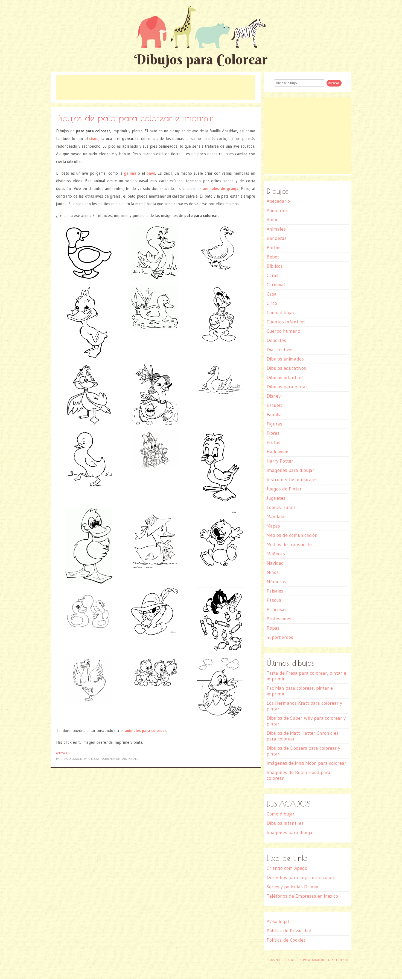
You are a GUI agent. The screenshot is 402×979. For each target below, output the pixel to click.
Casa (271, 294)
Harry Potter (280, 461)
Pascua (274, 600)
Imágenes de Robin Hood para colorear (298, 775)
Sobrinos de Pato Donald (119, 759)
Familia (274, 415)
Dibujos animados (285, 359)
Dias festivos (280, 350)
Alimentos (277, 210)
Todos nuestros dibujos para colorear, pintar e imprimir (308, 960)
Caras (272, 275)
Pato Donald (73, 759)
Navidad (275, 563)
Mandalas (277, 517)
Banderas (277, 238)
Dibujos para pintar (287, 387)
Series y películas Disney (292, 887)
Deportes (276, 340)
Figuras (274, 424)
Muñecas (276, 554)
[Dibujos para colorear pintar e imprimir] (201, 26)
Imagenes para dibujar (290, 470)
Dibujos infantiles (285, 377)
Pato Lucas (92, 759)
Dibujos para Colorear (201, 59)
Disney (274, 396)
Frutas (273, 442)
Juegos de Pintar (284, 489)
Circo (272, 303)
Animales (63, 753)
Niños (273, 572)
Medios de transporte (289, 544)
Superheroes (280, 637)
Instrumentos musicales (292, 480)
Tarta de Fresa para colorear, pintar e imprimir (306, 676)
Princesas (277, 609)
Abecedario (278, 201)
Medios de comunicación (292, 535)
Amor (272, 220)
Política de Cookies (286, 940)
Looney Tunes (281, 507)
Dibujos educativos (286, 368)
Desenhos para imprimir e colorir (301, 877)
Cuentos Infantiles (286, 322)
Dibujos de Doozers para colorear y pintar (303, 751)
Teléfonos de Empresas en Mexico (302, 896)
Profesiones (279, 619)
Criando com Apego (287, 868)
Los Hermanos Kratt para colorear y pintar (304, 706)
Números (276, 582)
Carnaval (276, 285)
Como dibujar (281, 313)
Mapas (273, 526)
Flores (273, 433)
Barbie (273, 248)
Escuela (275, 405)
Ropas (273, 628)
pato (59, 759)
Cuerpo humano (283, 331)
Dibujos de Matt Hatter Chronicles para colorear (303, 736)
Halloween (278, 452)
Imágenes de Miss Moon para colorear (306, 763)
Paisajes (275, 591)
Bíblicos (275, 266)
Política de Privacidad (289, 931)
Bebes (273, 257)
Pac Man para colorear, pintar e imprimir (300, 691)
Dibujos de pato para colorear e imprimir (134, 117)
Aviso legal (278, 921)
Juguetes (276, 498)
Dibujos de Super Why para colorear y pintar (306, 721)
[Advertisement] (155, 87)
